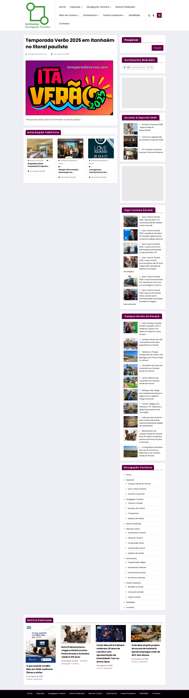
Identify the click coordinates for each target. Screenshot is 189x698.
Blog (29, 628)
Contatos (64, 23)
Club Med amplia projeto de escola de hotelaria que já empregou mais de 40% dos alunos (146, 650)
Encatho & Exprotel (136, 494)
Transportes (133, 513)
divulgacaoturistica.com (37, 54)
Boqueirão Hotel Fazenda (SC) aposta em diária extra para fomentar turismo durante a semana (38, 165)
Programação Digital (137, 562)
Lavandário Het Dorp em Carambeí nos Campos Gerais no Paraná (151, 368)
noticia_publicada (36, 160)
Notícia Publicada (125, 6)
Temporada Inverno (136, 548)
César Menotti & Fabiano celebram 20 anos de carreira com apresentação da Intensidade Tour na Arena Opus (110, 653)
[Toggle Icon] (159, 15)
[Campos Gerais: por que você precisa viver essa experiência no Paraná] (131, 344)
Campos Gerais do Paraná (139, 483)
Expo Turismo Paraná (137, 489)
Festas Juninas (134, 597)
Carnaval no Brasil (135, 592)
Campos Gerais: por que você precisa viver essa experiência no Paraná (151, 342)
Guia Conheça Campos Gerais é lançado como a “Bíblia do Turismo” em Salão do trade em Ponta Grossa (150, 329)
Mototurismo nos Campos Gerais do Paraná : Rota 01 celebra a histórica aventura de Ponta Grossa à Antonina (151, 436)
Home (62, 6)
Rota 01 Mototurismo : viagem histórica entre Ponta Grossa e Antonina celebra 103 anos (75, 652)
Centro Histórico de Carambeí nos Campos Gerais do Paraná (149, 381)
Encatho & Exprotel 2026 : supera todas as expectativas (151, 127)
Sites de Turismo (68, 15)
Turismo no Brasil (135, 503)
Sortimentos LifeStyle (137, 567)
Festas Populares (112, 15)
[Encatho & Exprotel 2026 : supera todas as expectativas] (131, 129)
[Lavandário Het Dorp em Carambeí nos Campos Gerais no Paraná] (131, 370)
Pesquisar (157, 48)
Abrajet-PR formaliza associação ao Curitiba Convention (68, 171)
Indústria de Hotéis (136, 518)
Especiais (75, 6)
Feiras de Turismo (135, 538)
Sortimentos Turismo (137, 532)
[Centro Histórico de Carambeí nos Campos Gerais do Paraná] (131, 382)
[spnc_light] (153, 15)
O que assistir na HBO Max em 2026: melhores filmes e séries (39, 669)
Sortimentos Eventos (137, 572)
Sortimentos (90, 15)
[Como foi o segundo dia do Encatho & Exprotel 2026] (131, 141)
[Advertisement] (142, 93)
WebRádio (134, 15)
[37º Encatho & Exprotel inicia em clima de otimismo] (131, 154)
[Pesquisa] (149, 15)
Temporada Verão (136, 543)
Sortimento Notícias (136, 577)
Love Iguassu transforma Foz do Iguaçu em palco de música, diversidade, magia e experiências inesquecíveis (99, 171)
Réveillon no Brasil (135, 587)
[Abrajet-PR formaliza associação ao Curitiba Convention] (70, 148)
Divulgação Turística (98, 6)
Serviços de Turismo (136, 508)
